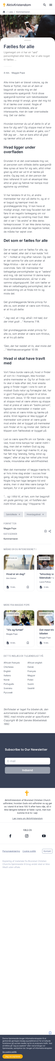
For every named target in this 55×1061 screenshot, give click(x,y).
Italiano (7, 675)
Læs (11, 12)
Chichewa (8, 667)
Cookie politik (29, 851)
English (7, 671)
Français (32, 671)
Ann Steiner (11, 578)
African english (35, 662)
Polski (30, 679)
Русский (8, 692)
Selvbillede (11, 514)
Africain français (12, 662)
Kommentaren (23, 12)
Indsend (27, 770)
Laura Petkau (45, 582)
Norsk (7, 679)
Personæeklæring (11, 851)
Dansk (31, 667)
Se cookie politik (9, 1052)
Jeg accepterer (12, 1056)
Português (9, 684)
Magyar (31, 675)
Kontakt (47, 851)
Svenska (8, 688)
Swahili (31, 688)
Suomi (31, 684)
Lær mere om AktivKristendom (27, 818)
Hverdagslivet (34, 514)
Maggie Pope (18, 72)
